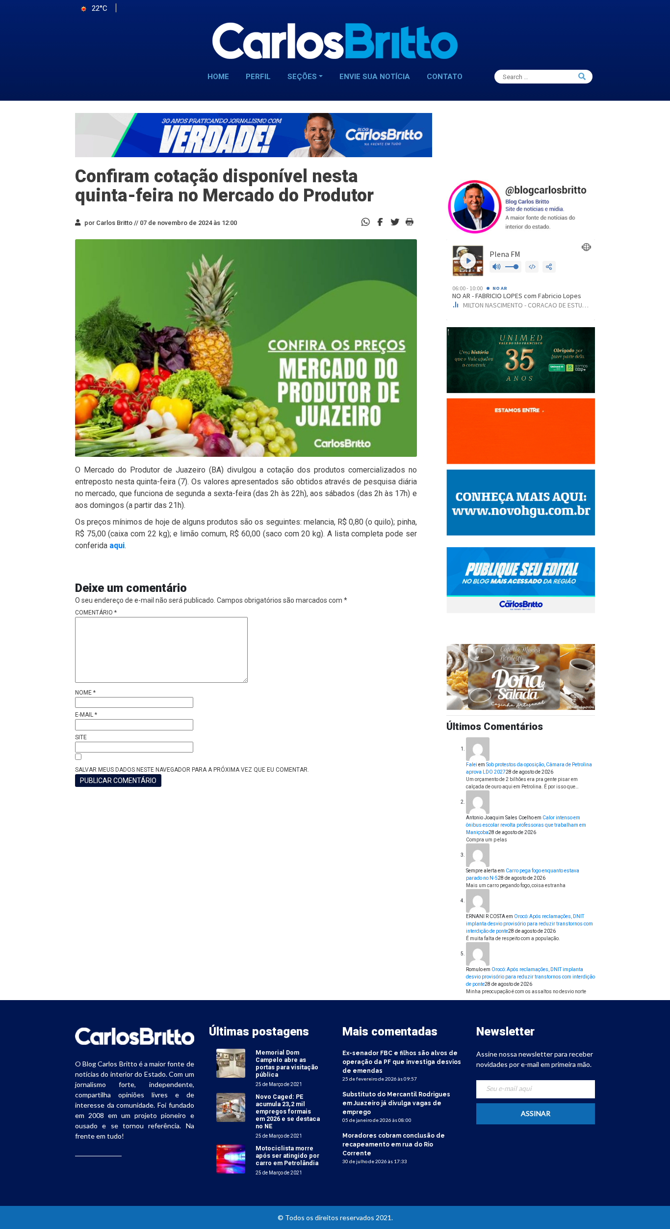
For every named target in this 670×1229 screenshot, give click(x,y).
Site (81, 737)
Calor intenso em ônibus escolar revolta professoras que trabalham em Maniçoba (526, 825)
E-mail (86, 714)
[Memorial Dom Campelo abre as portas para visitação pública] (230, 1062)
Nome (85, 692)
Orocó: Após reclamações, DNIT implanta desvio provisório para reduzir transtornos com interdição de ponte (529, 924)
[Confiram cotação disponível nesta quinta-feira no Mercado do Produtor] (380, 221)
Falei (471, 764)
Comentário (96, 612)
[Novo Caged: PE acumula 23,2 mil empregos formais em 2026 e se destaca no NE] (230, 1107)
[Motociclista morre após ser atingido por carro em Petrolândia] (230, 1158)
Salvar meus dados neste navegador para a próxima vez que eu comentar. (192, 769)
